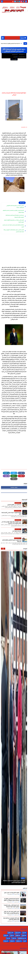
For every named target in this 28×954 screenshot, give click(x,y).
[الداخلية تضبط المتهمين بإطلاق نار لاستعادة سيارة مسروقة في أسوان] (23, 900)
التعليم (23, 935)
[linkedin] (19, 1)
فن (24, 941)
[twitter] (15, 1)
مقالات (12, 941)
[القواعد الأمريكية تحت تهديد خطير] (23, 894)
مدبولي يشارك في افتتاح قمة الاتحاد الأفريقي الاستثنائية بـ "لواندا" (15, 206)
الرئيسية (22, 38)
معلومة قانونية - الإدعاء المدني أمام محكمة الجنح (11, 513)
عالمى (13, 938)
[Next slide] (2, 549)
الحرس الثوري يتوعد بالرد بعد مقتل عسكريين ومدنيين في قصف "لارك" (11, 912)
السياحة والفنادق (21, 938)
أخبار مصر (15, 57)
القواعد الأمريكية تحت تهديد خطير (11, 893)
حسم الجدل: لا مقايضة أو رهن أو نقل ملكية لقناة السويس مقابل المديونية (15, 216)
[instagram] (21, 1)
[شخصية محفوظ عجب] (24, 530)
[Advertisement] (14, 26)
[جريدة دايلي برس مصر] (14, 9)
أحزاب (24, 933)
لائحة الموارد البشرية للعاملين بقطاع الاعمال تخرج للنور (11, 540)
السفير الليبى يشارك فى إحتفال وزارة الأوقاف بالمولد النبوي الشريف (14, 221)
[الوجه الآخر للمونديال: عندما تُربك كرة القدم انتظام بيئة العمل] (23, 919)
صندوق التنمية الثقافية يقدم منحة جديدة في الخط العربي (15, 881)
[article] (14, 718)
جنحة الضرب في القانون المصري (14, 505)
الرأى (12, 935)
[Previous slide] (4, 549)
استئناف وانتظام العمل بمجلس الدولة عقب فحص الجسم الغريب (13, 226)
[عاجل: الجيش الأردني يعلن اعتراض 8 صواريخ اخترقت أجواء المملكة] (23, 906)
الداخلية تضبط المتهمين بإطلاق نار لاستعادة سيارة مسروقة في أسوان (11, 899)
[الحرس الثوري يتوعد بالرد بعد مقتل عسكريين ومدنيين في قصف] (23, 913)
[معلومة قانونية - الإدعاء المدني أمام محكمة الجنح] (24, 512)
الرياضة (5, 935)
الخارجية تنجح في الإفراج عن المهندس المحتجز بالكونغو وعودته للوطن (13, 211)
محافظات (18, 941)
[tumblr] (17, 1)
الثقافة (17, 935)
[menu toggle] (26, 1)
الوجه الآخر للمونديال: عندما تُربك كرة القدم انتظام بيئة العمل (11, 919)
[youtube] (13, 1)
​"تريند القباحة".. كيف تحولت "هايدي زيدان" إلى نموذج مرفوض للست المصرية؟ (11, 522)
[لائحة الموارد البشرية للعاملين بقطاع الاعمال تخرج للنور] (24, 539)
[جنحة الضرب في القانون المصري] (24, 504)
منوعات (5, 941)
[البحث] (2, 1)
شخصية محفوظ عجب (16, 531)
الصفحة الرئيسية (21, 57)
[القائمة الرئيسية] (3, 38)
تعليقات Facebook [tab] (14, 487)
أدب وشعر (10, 933)
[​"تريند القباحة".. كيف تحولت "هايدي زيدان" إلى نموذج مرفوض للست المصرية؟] (24, 521)
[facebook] (23, 1)
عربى (8, 938)
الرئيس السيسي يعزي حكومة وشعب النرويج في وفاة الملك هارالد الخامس (14, 231)
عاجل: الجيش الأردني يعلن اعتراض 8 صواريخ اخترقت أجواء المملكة (11, 906)
